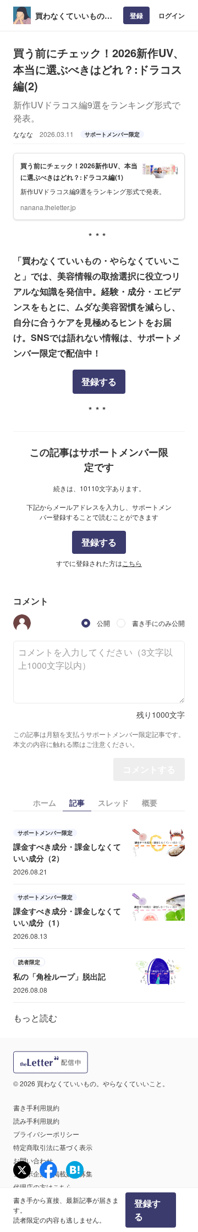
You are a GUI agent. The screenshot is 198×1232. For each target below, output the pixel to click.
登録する (99, 381)
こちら (132, 563)
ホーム (44, 802)
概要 (149, 802)
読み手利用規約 (36, 1120)
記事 (77, 802)
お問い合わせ (33, 1160)
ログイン (171, 15)
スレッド (113, 802)
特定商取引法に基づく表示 (52, 1147)
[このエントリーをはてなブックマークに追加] (75, 1170)
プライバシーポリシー (46, 1133)
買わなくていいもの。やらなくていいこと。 (73, 15)
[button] (22, 623)
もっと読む (35, 1017)
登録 (136, 15)
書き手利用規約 (36, 1107)
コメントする (149, 769)
